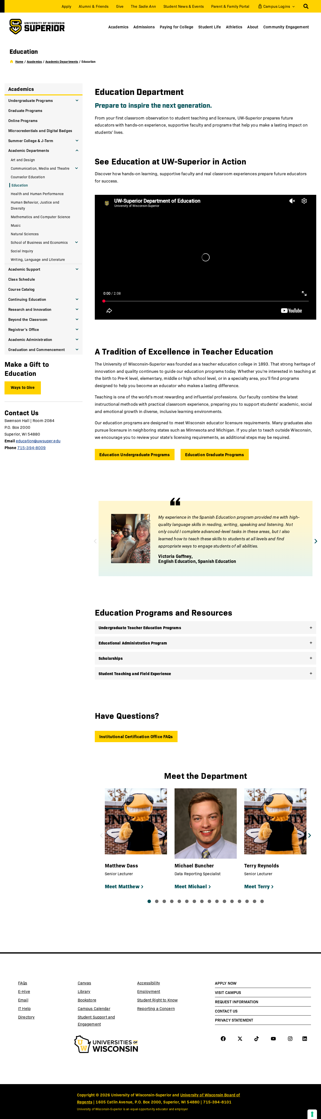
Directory (26, 1017)
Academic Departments (28, 150)
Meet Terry (257, 886)
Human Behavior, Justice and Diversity (35, 205)
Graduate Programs (25, 110)
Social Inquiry (22, 251)
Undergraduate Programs (30, 100)
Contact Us (226, 1011)
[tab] (205, 627)
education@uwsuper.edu (38, 440)
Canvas (96, 983)
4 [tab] (171, 901)
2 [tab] (156, 901)
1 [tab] (149, 901)
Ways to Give (23, 387)
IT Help (36, 1009)
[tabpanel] (136, 840)
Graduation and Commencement (36, 349)
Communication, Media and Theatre (40, 168)
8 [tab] (201, 901)
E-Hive (36, 992)
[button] (292, 6)
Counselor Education (28, 176)
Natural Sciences (25, 233)
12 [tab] (231, 901)
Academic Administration (30, 339)
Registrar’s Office (23, 329)
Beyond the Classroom (27, 319)
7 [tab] (194, 901)
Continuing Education (27, 299)
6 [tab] (186, 901)
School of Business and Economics (39, 242)
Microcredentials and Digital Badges (40, 130)
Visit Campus (228, 992)
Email (36, 1000)
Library (96, 992)
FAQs (22, 982)
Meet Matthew (122, 886)
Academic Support (24, 269)
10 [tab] (216, 901)
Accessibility (148, 982)
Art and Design (23, 159)
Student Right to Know (157, 1000)
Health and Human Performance (37, 193)
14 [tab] (247, 901)
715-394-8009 (31, 447)
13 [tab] (239, 901)
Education (20, 185)
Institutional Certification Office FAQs (136, 736)
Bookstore (96, 1000)
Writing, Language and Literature (38, 259)
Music (16, 225)
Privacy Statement (234, 1020)
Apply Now (225, 983)
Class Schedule (21, 279)
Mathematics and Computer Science (40, 216)
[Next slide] (315, 541)
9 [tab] (209, 901)
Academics (21, 88)
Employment (148, 991)
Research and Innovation (29, 309)
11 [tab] (224, 901)
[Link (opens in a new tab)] (106, 1045)
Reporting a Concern (156, 1008)
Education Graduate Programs (214, 454)
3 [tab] (164, 901)
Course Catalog (21, 289)
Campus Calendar (94, 1008)
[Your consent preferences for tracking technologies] (312, 1114)
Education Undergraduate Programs (134, 454)
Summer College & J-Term (30, 140)
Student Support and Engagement (96, 1020)
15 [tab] (254, 901)
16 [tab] (262, 901)
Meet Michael (191, 886)
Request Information (237, 1001)
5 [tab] (179, 901)
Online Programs (23, 120)
